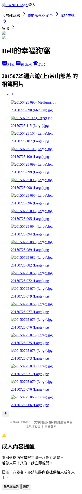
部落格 (27, 65)
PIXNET (25, 422)
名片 (42, 65)
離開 (26, 487)
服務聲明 (50, 427)
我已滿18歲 (11, 487)
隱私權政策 (33, 427)
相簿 (11, 65)
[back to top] (5, 413)
